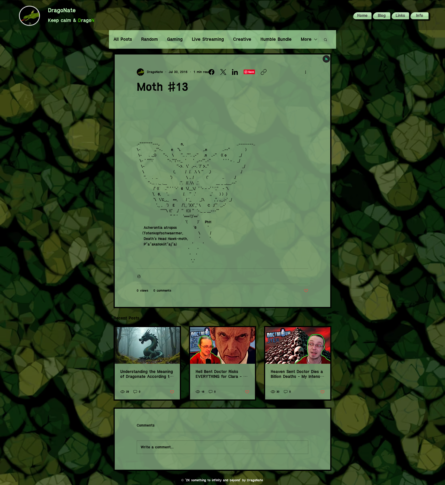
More (306, 39)
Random (149, 39)
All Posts (123, 39)
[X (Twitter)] (223, 72)
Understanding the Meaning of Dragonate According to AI (146, 374)
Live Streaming (208, 39)
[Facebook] (211, 72)
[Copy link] (264, 72)
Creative (242, 39)
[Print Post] (139, 276)
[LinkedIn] (235, 72)
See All (326, 317)
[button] (419, 15)
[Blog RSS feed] (326, 59)
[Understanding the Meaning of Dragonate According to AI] (147, 345)
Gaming (175, 39)
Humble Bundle (276, 39)
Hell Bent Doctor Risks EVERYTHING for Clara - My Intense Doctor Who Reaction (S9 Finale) (222, 374)
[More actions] (305, 72)
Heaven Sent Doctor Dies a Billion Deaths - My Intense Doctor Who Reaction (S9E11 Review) (297, 374)
